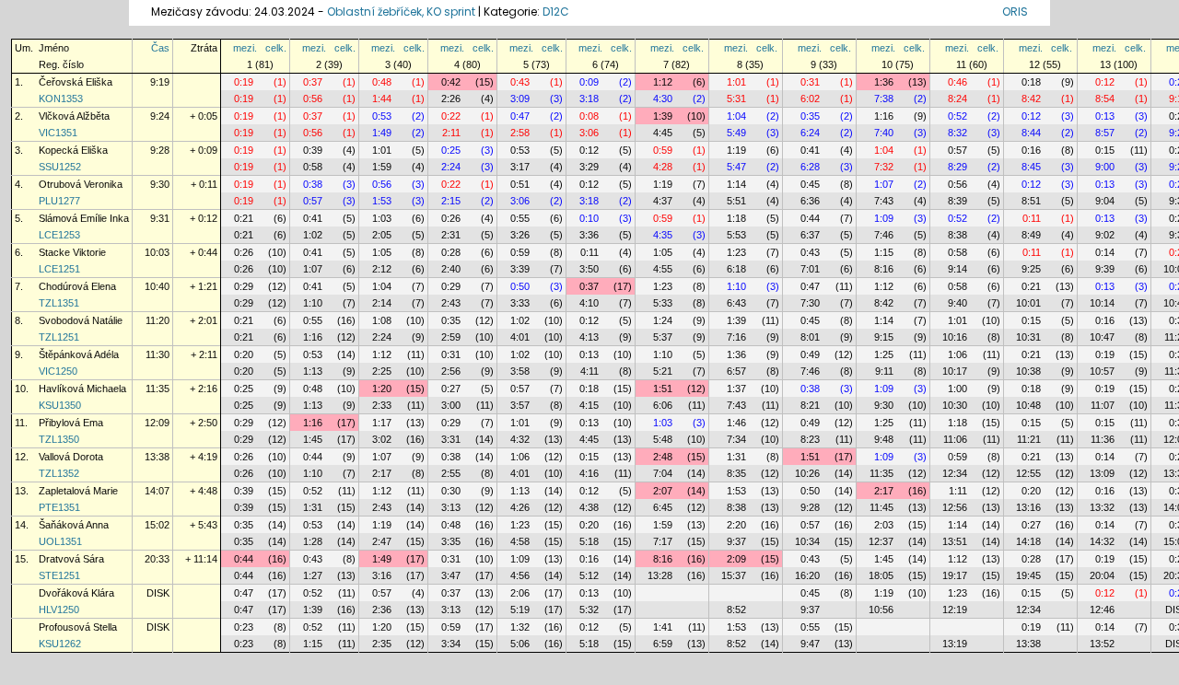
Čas (160, 47)
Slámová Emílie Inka (84, 218)
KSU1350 (60, 405)
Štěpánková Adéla (79, 354)
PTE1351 (59, 507)
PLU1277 (59, 200)
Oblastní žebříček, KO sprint (401, 11)
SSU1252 (60, 166)
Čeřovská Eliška (75, 81)
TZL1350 (59, 439)
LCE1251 (59, 268)
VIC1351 (58, 132)
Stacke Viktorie (72, 252)
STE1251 (59, 575)
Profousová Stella (78, 627)
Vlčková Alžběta (74, 116)
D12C (556, 11)
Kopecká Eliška (73, 150)
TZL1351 (59, 302)
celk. (275, 47)
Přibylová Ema (71, 422)
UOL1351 (60, 541)
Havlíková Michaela (82, 388)
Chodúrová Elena (77, 286)
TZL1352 (59, 473)
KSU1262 (60, 643)
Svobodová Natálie (81, 320)
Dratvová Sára (71, 558)
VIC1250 (58, 371)
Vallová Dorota (71, 456)
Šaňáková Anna (74, 524)
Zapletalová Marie (78, 490)
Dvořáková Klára (76, 592)
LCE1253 (59, 234)
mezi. (245, 47)
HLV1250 (59, 609)
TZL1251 (59, 336)
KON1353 (61, 98)
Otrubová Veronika (81, 184)
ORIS (1015, 11)
